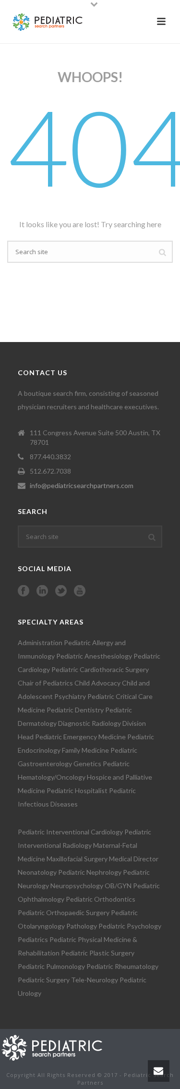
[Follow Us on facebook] (23, 591)
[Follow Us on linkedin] (42, 591)
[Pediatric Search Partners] (56, 1046)
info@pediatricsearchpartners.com (81, 485)
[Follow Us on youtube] (79, 591)
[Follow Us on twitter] (61, 591)
